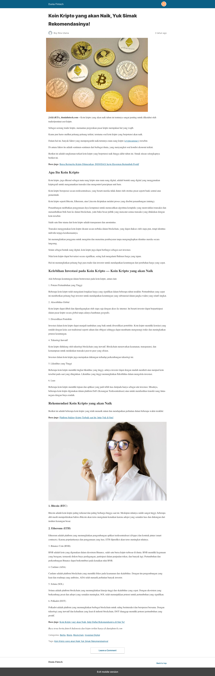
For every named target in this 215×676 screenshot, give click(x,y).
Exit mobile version (107, 671)
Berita (63, 635)
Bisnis (69, 635)
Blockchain (78, 635)
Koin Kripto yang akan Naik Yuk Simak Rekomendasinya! (81, 641)
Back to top (161, 663)
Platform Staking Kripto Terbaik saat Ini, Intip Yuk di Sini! (86, 417)
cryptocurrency (132, 140)
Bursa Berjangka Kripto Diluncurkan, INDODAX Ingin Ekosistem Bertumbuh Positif (99, 164)
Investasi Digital (92, 635)
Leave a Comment (107, 650)
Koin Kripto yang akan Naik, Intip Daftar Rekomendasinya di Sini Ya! (92, 621)
